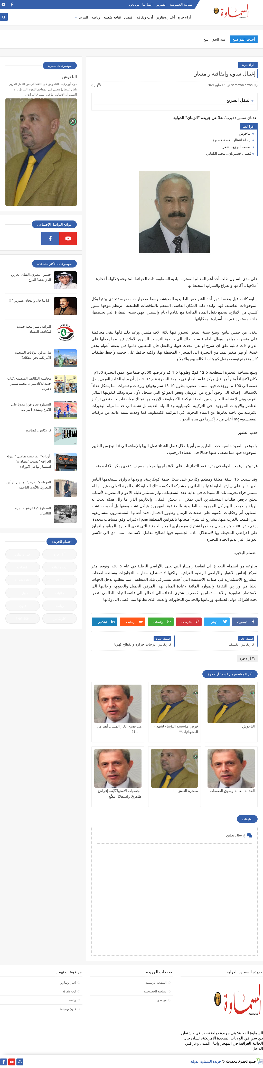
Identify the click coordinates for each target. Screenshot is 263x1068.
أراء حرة (184, 17)
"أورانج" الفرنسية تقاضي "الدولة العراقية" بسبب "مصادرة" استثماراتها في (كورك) (28, 461)
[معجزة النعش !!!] (174, 768)
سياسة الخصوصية (181, 4)
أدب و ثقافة (60, 567)
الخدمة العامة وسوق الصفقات (232, 790)
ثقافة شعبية (112, 17)
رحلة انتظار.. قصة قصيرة (231, 139)
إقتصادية (23, 567)
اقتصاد (129, 17)
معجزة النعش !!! (185, 790)
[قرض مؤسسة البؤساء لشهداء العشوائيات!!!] (174, 704)
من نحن (134, 4)
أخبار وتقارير (165, 17)
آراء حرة (248, 64)
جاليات (59, 593)
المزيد (83, 17)
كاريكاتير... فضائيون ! (37, 430)
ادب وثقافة (69, 991)
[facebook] (11, 4)
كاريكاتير (59, 618)
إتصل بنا (147, 4)
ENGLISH (23, 618)
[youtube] (3, 4)
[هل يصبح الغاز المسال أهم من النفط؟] (118, 704)
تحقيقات (59, 580)
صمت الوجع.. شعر (237, 146)
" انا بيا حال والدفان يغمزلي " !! (30, 300)
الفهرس (161, 4)
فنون (22, 605)
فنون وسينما (68, 1009)
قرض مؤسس (215, 39)
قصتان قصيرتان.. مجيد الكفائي (228, 153)
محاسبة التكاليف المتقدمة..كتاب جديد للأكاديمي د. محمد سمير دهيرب (29, 383)
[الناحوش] (231, 704)
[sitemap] (19, 1061)
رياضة (95, 17)
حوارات (22, 593)
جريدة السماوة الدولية (205, 1061)
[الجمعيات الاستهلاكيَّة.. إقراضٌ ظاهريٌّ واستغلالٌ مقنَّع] (118, 768)
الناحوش (245, 133)
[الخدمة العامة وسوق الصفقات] (231, 768)
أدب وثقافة (145, 17)
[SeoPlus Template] (259, 1061)
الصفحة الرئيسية (155, 982)
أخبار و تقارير (23, 554)
